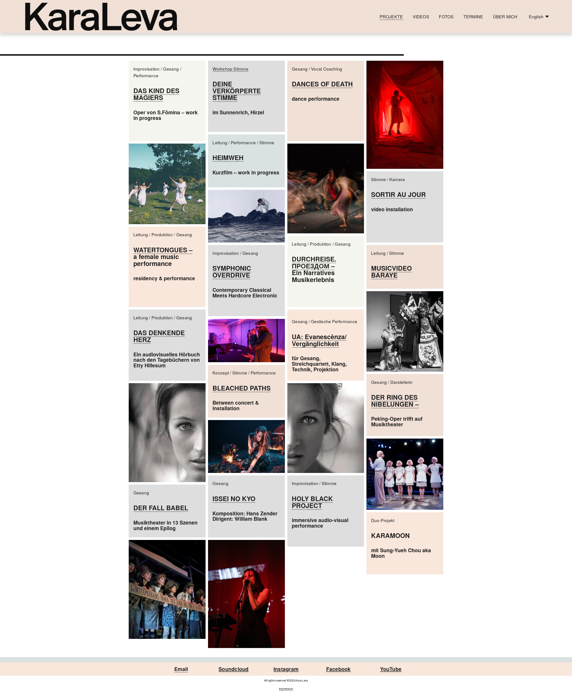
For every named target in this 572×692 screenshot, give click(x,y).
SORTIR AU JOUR (398, 194)
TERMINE (473, 16)
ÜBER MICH (505, 16)
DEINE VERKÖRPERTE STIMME (236, 90)
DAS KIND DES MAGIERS (156, 94)
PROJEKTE (391, 16)
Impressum (286, 689)
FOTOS (446, 16)
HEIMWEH (228, 157)
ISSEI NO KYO (233, 498)
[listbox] (539, 16)
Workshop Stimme (230, 69)
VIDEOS (421, 16)
